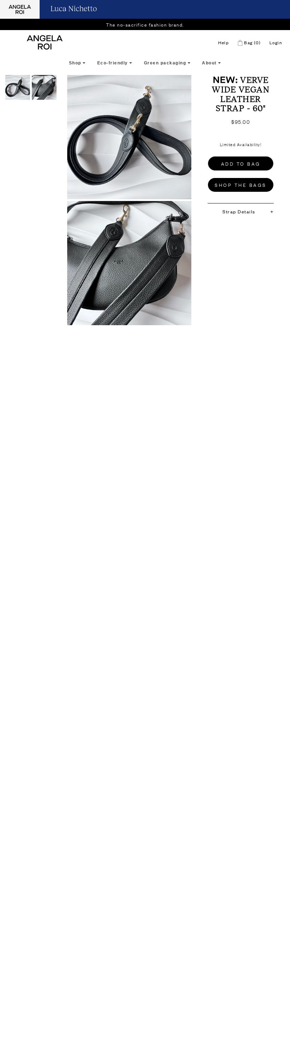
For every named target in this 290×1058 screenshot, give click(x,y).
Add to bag (241, 163)
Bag (252, 42)
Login (275, 42)
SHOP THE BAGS (241, 184)
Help (223, 42)
